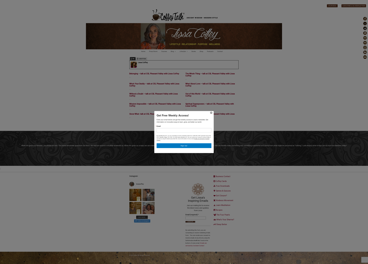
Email (159, 126)
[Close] (211, 113)
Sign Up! (184, 146)
